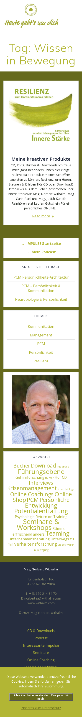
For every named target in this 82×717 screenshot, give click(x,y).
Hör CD (61, 477)
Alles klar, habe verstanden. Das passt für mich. (41, 697)
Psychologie (25, 516)
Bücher (21, 465)
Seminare (41, 652)
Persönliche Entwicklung (47, 502)
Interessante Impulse (41, 645)
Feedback (63, 466)
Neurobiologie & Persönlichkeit (41, 299)
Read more (41, 216)
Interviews (41, 482)
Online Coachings (32, 494)
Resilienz (41, 361)
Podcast (41, 638)
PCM (41, 343)
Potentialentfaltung (41, 511)
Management (41, 335)
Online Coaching (41, 660)
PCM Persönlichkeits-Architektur (41, 277)
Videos (62, 544)
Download (43, 465)
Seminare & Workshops (38, 524)
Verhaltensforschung (35, 544)
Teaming (57, 533)
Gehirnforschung (29, 477)
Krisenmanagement (32, 488)
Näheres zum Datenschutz (41, 708)
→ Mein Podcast (41, 252)
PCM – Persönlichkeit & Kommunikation (41, 288)
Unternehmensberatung (29, 539)
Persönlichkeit (41, 352)
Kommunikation (41, 326)
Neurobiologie (66, 489)
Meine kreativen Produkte (41, 159)
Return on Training (51, 516)
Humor (49, 477)
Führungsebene (41, 471)
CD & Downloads (41, 630)
